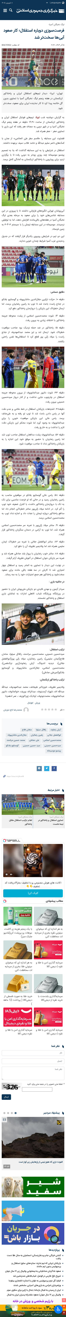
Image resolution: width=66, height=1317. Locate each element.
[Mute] (11, 874)
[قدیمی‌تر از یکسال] (48, 804)
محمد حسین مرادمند (16, 740)
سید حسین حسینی (31, 746)
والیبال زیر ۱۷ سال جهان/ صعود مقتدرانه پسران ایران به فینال (34, 1295)
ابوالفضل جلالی (54, 735)
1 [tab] (16, 1113)
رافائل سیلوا (41, 730)
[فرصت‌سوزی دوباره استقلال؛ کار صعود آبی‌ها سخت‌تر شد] (33, 69)
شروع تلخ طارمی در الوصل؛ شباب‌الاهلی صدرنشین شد (37, 1276)
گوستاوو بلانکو (12, 746)
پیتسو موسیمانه (54, 751)
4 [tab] (4, 1113)
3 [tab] (8, 1113)
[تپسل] (4, 840)
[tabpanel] (33, 1143)
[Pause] (7, 874)
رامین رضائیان (37, 735)
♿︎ (58, 1309)
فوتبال (30, 703)
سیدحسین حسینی (52, 746)
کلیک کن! (33, 893)
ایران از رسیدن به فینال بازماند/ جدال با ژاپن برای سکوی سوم (34, 1290)
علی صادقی (34, 740)
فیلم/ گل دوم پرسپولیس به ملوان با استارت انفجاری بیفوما (35, 1281)
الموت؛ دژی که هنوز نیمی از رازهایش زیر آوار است (41, 1162)
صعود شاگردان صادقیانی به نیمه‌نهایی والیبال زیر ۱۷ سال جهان (33, 1271)
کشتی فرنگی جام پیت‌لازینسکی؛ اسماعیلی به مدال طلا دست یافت (34, 1257)
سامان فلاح (27, 730)
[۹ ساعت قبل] (33, 1137)
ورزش (37, 703)
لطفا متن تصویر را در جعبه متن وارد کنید (45, 1084)
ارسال (6, 1097)
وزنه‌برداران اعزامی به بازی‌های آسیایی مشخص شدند (37, 1285)
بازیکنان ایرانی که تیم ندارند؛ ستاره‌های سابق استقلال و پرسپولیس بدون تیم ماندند (36, 1265)
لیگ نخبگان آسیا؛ (56, 24)
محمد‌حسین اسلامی (52, 740)
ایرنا (37, 11)
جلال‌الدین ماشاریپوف (17, 735)
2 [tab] (12, 1113)
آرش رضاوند (55, 730)
